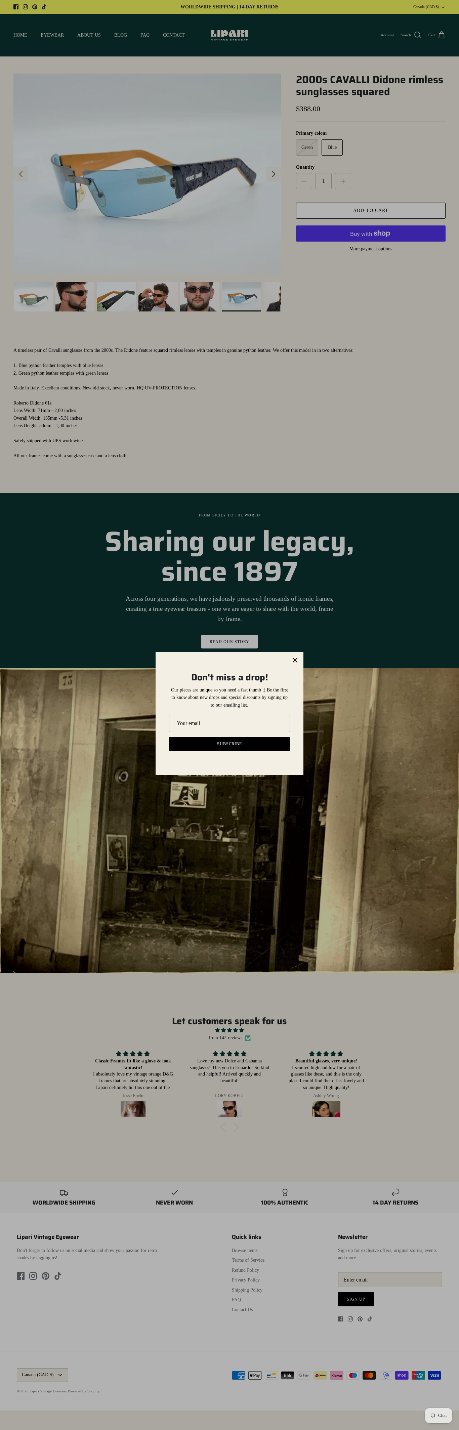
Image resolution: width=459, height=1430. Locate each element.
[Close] (295, 660)
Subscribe (229, 744)
